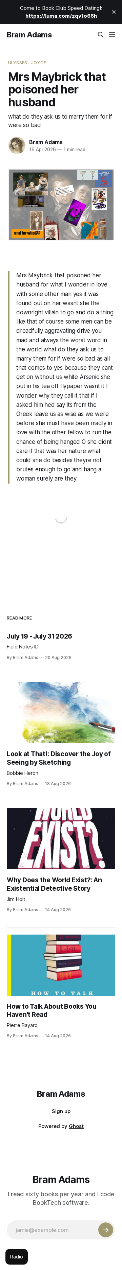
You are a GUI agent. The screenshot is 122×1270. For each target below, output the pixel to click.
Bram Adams (29, 34)
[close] (113, 11)
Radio (16, 1256)
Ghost (76, 1126)
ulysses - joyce (27, 62)
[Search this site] (100, 34)
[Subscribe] (105, 1229)
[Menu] (112, 34)
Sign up (61, 1111)
